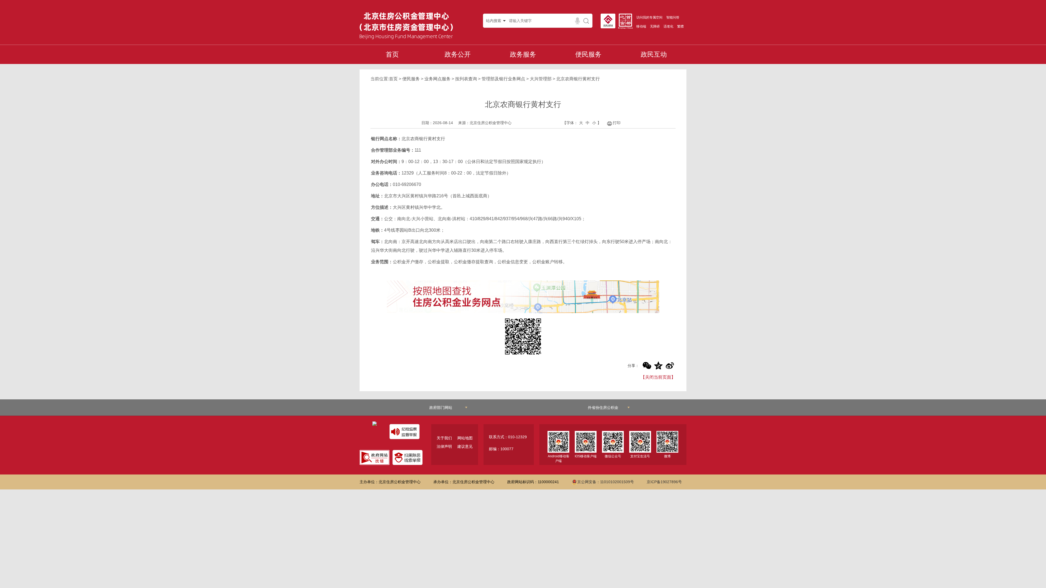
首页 (392, 54)
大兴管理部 (541, 78)
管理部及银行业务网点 (503, 78)
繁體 (680, 26)
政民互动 (654, 54)
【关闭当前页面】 (658, 377)
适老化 (668, 26)
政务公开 (458, 54)
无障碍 (655, 26)
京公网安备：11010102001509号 (605, 482)
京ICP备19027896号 (664, 482)
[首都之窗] (626, 21)
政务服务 (523, 54)
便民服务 (588, 54)
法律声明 (444, 446)
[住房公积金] (609, 21)
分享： (633, 365)
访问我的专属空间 (649, 17)
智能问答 (672, 17)
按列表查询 (466, 78)
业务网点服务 (437, 78)
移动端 (641, 26)
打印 (617, 123)
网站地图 (465, 438)
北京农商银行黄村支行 (578, 78)
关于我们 (444, 438)
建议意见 (465, 446)
